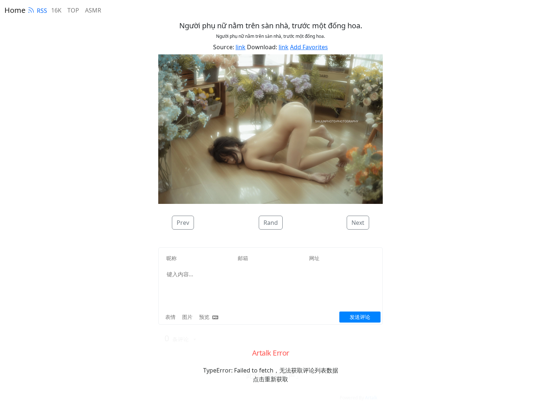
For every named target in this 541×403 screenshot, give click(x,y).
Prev (183, 223)
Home (14, 10)
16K (56, 10)
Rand (271, 223)
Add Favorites (309, 47)
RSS (42, 11)
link (240, 47)
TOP (73, 10)
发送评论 (360, 316)
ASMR (93, 10)
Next (357, 223)
